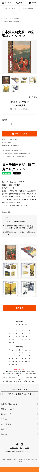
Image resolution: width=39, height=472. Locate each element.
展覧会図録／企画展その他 (11, 21)
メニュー (7, 3)
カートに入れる (20, 134)
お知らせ (18, 381)
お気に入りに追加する (20, 109)
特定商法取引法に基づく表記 (12, 452)
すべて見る (33, 97)
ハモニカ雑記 (14, 448)
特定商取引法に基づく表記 (11, 145)
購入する (19, 308)
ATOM (27, 448)
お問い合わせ (28, 9)
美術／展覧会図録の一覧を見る (15, 151)
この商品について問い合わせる (15, 156)
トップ (3, 18)
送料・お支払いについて (10, 139)
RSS (21, 448)
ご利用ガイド (8, 9)
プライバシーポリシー (28, 452)
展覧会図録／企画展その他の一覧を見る (18, 153)
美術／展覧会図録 (13, 18)
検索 (20, 3)
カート (34, 3)
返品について (6, 142)
